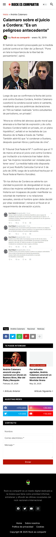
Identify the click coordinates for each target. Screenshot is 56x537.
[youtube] (31, 508)
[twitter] (24, 508)
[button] (4, 4)
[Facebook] (6, 336)
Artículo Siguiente (42, 391)
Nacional (31, 329)
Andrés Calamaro (18, 14)
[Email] (33, 336)
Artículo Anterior (12, 391)
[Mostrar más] (40, 336)
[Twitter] (13, 336)
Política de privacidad (22, 526)
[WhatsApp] (19, 336)
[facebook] (18, 508)
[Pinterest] (26, 336)
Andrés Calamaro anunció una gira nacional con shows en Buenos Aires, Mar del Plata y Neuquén (14, 374)
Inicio (5, 14)
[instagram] (37, 508)
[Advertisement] (28, 294)
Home (19, 523)
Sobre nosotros (32, 523)
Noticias (40, 329)
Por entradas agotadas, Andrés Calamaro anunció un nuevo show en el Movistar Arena (41, 374)
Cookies (40, 526)
